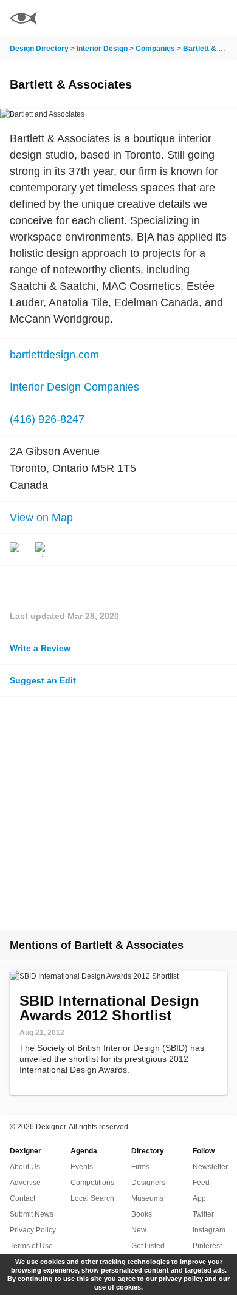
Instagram (209, 1230)
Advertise (25, 1182)
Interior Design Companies (74, 387)
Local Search (92, 1198)
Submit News (31, 1214)
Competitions (92, 1182)
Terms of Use (31, 1246)
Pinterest (207, 1246)
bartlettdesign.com (54, 355)
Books (141, 1214)
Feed (201, 1182)
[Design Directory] (23, 20)
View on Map (41, 517)
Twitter (203, 1214)
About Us (25, 1167)
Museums (147, 1198)
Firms (140, 1167)
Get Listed (148, 1246)
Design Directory (39, 48)
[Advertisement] (118, 813)
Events (81, 1167)
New (138, 1230)
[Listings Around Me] (187, 18)
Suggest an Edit (43, 680)
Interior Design (102, 48)
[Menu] (220, 18)
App (199, 1198)
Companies (155, 48)
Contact (22, 1198)
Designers (148, 1182)
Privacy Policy (33, 1230)
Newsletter (210, 1167)
